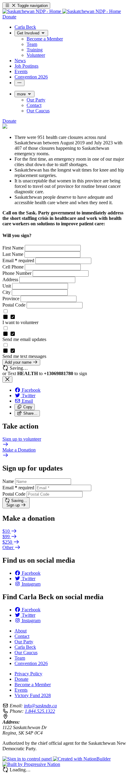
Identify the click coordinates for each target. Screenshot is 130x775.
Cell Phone (13, 266)
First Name (13, 247)
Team (20, 658)
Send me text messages (24, 356)
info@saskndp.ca (40, 705)
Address (10, 279)
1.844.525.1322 (40, 711)
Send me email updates (24, 339)
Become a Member (33, 684)
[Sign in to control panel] (27, 758)
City (7, 292)
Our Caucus (26, 652)
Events (21, 690)
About (21, 630)
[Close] (7, 379)
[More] (19, 83)
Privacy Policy (28, 673)
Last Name (13, 254)
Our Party (24, 641)
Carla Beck (25, 647)
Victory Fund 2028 (33, 695)
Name (8, 481)
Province (11, 298)
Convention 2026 (31, 663)
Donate (21, 679)
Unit (7, 285)
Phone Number (17, 273)
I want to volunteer (20, 322)
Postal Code (14, 304)
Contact (22, 636)
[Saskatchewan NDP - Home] (61, 11)
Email (18, 260)
